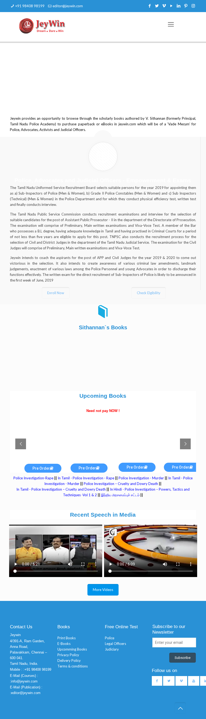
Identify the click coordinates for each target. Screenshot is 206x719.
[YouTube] (171, 5)
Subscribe (182, 658)
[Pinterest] (186, 5)
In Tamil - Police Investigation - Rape (86, 478)
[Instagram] (193, 5)
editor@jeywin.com (68, 6)
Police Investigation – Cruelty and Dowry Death (121, 483)
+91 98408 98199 (30, 6)
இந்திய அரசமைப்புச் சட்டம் (120, 495)
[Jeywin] (42, 25)
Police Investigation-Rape (33, 478)
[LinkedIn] (179, 5)
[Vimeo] (164, 5)
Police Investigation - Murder (141, 478)
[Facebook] (150, 5)
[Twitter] (157, 5)
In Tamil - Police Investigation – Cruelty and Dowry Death (61, 489)
